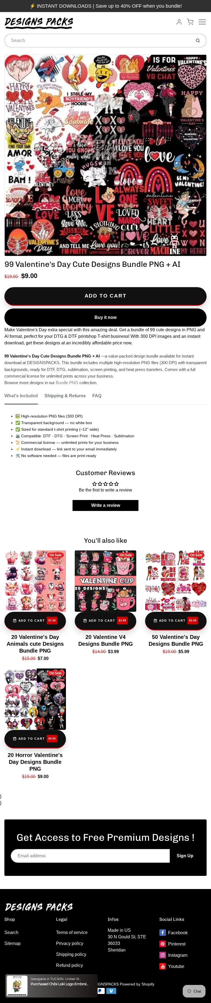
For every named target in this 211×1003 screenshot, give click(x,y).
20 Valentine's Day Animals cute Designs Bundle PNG (35, 644)
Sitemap (12, 943)
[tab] (24, 397)
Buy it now (105, 317)
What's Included (21, 395)
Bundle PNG (67, 383)
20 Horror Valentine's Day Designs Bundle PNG (35, 762)
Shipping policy (71, 954)
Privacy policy (69, 943)
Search (11, 932)
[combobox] (97, 40)
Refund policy (69, 965)
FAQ (96, 395)
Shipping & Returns (65, 395)
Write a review (105, 505)
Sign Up (185, 855)
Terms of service (72, 932)
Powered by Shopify (137, 984)
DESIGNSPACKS (104, 984)
